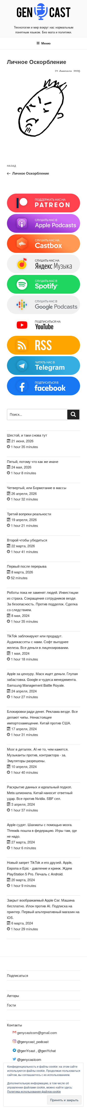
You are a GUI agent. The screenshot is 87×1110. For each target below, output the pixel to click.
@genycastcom (29, 1059)
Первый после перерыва (26, 566)
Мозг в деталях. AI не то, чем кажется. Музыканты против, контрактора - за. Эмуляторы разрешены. (37, 755)
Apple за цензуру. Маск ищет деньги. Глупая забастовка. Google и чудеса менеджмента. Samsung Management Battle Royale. (42, 679)
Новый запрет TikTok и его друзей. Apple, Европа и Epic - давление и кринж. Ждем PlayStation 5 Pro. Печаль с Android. (39, 868)
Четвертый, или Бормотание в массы (36, 487)
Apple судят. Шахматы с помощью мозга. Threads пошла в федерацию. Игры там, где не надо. (42, 830)
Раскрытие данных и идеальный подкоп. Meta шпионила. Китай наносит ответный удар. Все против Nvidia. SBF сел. (39, 792)
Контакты (14, 1024)
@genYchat (47, 1050)
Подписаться (17, 975)
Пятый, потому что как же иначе (32, 461)
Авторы (13, 995)
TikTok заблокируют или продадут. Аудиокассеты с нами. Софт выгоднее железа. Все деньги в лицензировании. (38, 641)
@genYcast (26, 1050)
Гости (11, 1005)
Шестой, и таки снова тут (27, 435)
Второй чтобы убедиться (27, 540)
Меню (46, 43)
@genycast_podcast (32, 1041)
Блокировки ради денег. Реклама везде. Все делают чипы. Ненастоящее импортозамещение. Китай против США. (42, 717)
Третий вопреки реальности (29, 513)
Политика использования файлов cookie (34, 1091)
